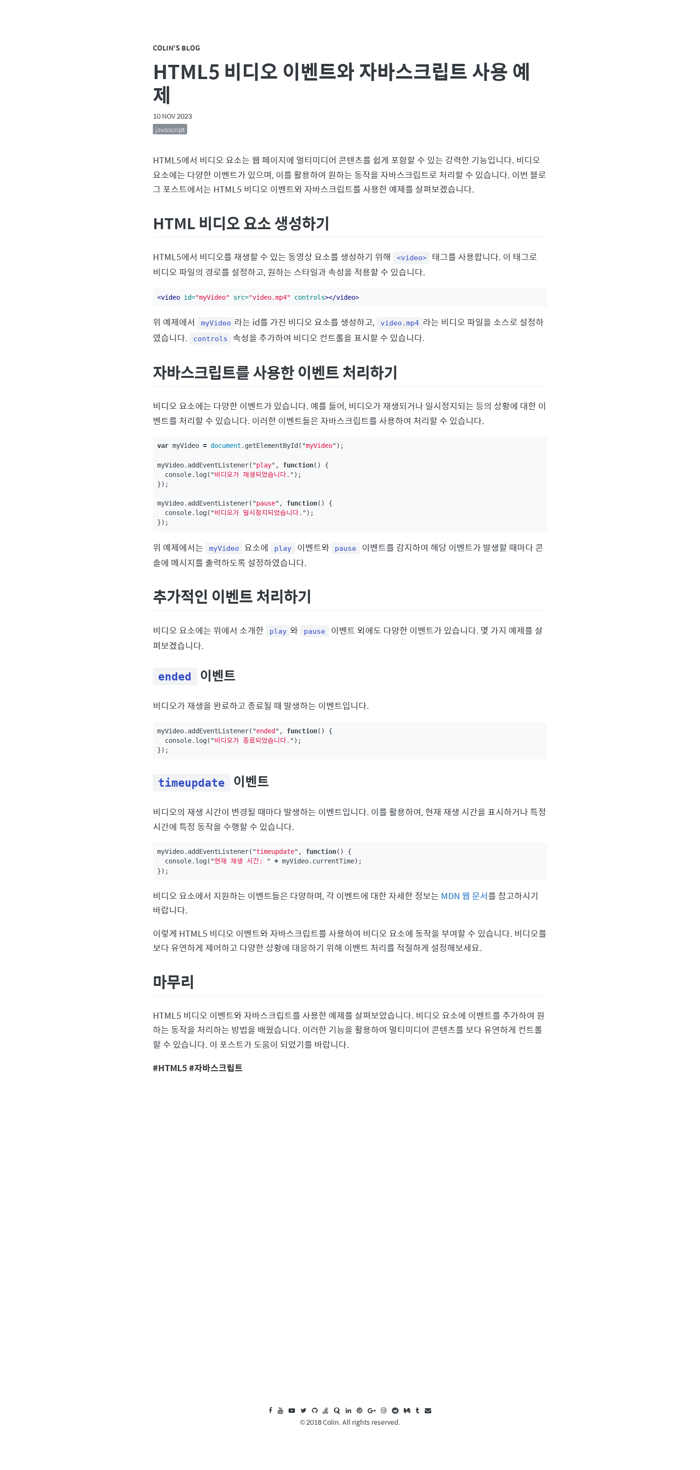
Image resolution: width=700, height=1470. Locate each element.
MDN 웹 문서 (464, 895)
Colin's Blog (176, 47)
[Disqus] (350, 1242)
